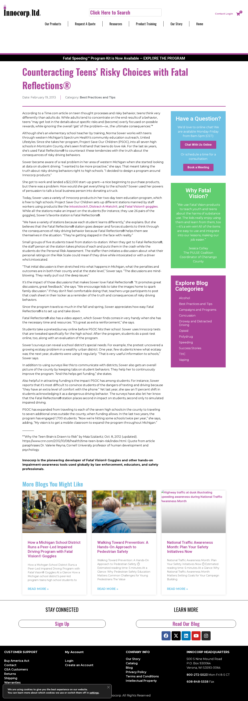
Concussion (187, 315)
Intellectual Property (141, 680)
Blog (129, 667)
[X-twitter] (176, 635)
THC (182, 354)
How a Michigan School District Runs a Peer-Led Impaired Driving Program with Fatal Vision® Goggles (54, 549)
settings (94, 692)
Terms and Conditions (142, 676)
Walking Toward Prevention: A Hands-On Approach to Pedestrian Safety (122, 547)
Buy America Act (16, 660)
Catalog (132, 663)
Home (199, 23)
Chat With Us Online (198, 144)
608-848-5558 (197, 681)
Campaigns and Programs (197, 309)
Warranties (12, 682)
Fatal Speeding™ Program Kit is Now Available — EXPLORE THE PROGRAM (124, 58)
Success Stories (190, 348)
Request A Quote (85, 23)
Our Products (53, 23)
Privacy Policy (136, 672)
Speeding (186, 342)
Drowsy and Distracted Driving (195, 323)
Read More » (38, 589)
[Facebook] (166, 635)
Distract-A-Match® (103, 206)
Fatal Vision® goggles (141, 206)
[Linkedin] (186, 635)
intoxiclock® (78, 206)
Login (229, 13)
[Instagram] (206, 635)
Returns (10, 674)
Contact (220, 13)
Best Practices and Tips (97, 97)
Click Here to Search (110, 12)
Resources (115, 23)
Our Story (176, 23)
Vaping (184, 360)
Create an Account (79, 665)
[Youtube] (196, 635)
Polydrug (186, 336)
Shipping (10, 678)
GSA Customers (16, 669)
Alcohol (184, 298)
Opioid (183, 331)
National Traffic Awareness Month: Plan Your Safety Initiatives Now (190, 547)
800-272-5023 (197, 674)
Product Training (146, 23)
